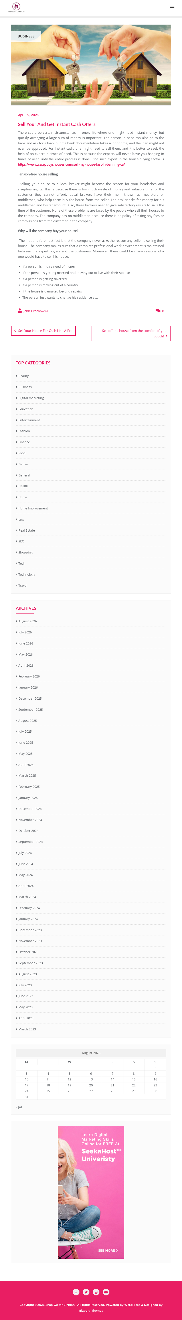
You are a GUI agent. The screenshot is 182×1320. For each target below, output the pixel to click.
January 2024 (28, 919)
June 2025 (25, 742)
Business (25, 387)
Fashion (24, 431)
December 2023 (30, 930)
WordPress (132, 1304)
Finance (24, 442)
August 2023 (27, 974)
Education (25, 409)
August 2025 (27, 720)
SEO (21, 541)
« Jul (19, 1107)
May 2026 (25, 654)
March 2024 (27, 897)
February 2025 (29, 786)
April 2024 (26, 886)
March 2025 (27, 775)
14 (112, 1079)
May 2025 (25, 753)
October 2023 (28, 952)
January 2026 (28, 687)
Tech (21, 563)
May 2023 (25, 1007)
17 (26, 1085)
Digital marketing (31, 398)
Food (22, 453)
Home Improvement (33, 508)
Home (22, 497)
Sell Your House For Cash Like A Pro (45, 330)
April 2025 (26, 765)
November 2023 (30, 941)
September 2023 (30, 963)
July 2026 (25, 632)
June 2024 (25, 864)
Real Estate (26, 530)
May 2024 (25, 875)
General (24, 475)
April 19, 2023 (28, 115)
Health (23, 486)
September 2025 (30, 709)
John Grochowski (35, 311)
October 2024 (28, 830)
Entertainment (29, 420)
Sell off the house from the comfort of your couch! (135, 333)
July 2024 (25, 853)
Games (23, 464)
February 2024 (29, 908)
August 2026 (27, 621)
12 (69, 1079)
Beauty (23, 376)
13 (91, 1079)
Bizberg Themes (91, 1310)
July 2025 (25, 731)
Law (21, 519)
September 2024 (30, 842)
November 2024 (30, 820)
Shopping (25, 552)
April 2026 (26, 665)
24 (26, 1091)
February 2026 (29, 676)
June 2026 (25, 643)
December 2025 (30, 698)
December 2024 (30, 809)
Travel (22, 585)
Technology (26, 574)
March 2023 (27, 1029)
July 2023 (25, 985)
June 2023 (25, 996)
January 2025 (28, 797)
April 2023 (26, 1018)
